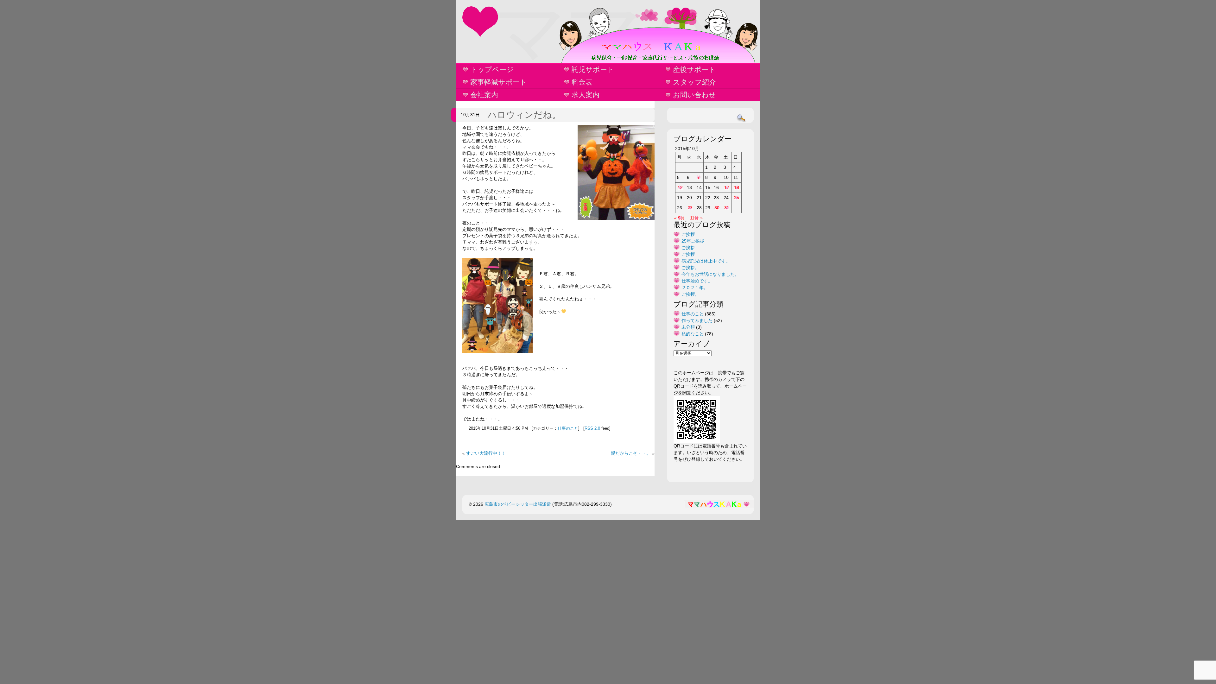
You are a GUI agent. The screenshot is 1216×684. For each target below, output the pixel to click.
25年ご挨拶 (692, 241)
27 (690, 207)
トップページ (492, 69)
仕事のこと (568, 428)
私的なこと (692, 333)
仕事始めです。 (696, 280)
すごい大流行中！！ (486, 453)
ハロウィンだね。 (524, 115)
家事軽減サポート (498, 82)
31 (726, 207)
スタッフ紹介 (694, 82)
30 (716, 207)
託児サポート (593, 69)
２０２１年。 (694, 287)
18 (736, 187)
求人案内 (585, 95)
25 (736, 197)
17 (726, 187)
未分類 (688, 327)
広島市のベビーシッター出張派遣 (517, 504)
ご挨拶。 (690, 267)
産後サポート (694, 69)
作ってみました (696, 320)
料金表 (582, 82)
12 (680, 187)
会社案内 (484, 95)
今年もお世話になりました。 (710, 274)
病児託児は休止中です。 (705, 260)
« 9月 (679, 217)
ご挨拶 (688, 234)
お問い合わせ (694, 95)
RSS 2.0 (592, 428)
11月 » (696, 217)
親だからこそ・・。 (631, 453)
